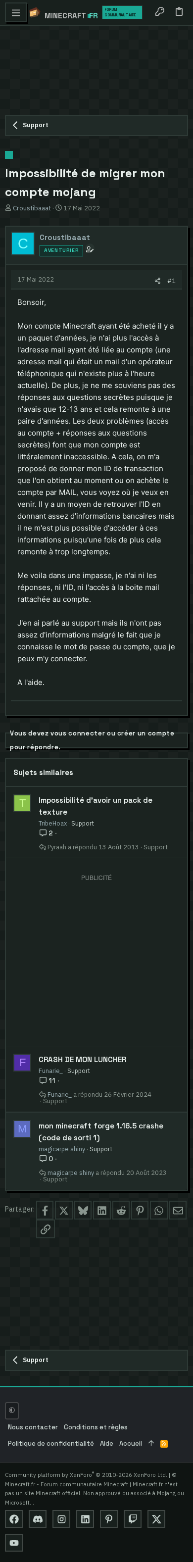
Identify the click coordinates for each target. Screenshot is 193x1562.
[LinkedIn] (85, 1519)
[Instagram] (61, 1519)
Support (82, 823)
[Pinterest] (109, 1519)
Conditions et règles (96, 1427)
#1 (171, 281)
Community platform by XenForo (86, 1474)
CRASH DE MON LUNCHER (82, 1059)
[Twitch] (133, 1519)
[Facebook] (14, 1519)
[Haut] (151, 1444)
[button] (16, 12)
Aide (106, 1443)
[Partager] (157, 281)
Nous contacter (33, 1427)
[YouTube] (14, 1543)
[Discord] (38, 1519)
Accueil (130, 1443)
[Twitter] (156, 1519)
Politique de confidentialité (51, 1443)
